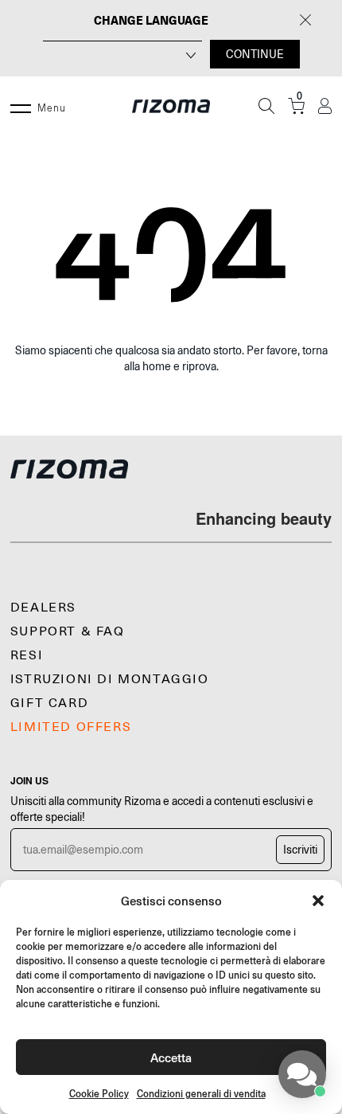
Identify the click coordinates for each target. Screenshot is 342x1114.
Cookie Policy (99, 1093)
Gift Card (49, 703)
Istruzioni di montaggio (109, 679)
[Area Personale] (325, 106)
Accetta (171, 1057)
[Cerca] (266, 106)
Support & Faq (67, 631)
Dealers (43, 607)
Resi (26, 655)
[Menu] (20, 105)
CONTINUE (255, 54)
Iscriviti (300, 849)
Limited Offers (70, 727)
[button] (318, 901)
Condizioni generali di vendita (201, 1093)
